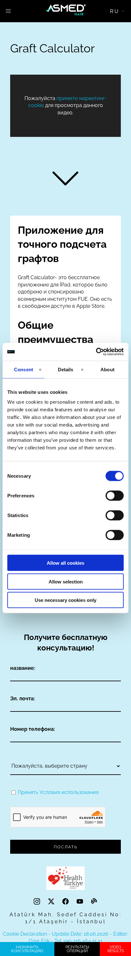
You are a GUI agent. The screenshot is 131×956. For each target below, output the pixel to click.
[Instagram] (38, 902)
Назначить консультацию (27, 949)
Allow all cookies (65, 563)
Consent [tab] (23, 369)
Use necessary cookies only (65, 600)
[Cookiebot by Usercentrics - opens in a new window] (96, 352)
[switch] (115, 496)
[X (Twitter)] (52, 902)
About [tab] (107, 369)
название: (22, 668)
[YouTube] (80, 902)
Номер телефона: (32, 729)
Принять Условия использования (58, 792)
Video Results (115, 949)
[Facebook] (66, 902)
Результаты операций (77, 949)
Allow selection (66, 581)
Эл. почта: (22, 699)
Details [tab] (65, 369)
